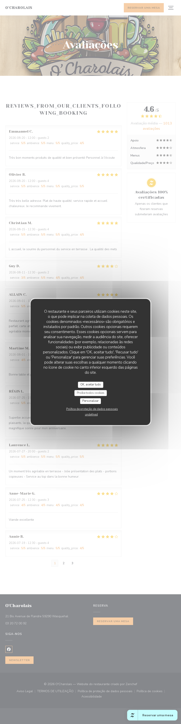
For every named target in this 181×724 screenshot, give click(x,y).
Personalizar (90, 401)
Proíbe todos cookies (90, 393)
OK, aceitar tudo (90, 385)
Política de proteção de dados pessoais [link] (92, 409)
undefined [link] (91, 415)
